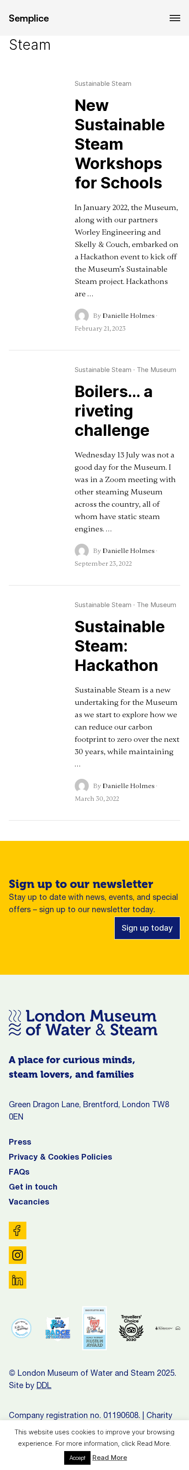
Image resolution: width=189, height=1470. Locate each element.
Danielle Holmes (128, 316)
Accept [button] (77, 1457)
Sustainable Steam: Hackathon (120, 646)
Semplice (29, 18)
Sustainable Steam (103, 83)
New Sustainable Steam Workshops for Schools (120, 144)
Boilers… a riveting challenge (114, 411)
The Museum (156, 369)
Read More (109, 1457)
